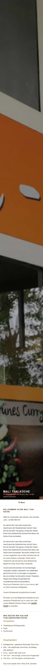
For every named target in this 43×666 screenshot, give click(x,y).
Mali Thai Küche (16, 491)
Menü (23, 502)
